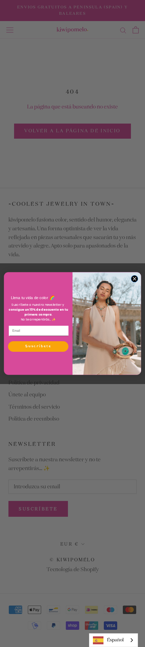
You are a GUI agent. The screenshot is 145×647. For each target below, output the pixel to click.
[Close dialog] (134, 278)
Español (115, 640)
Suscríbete (38, 346)
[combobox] (113, 640)
